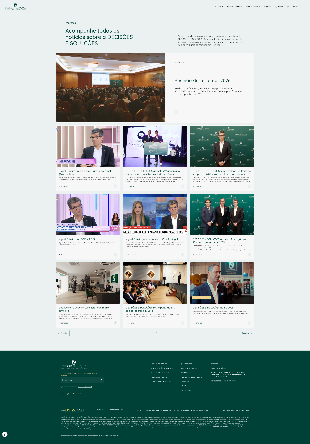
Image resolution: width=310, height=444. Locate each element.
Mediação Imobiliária (159, 364)
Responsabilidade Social (191, 377)
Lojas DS (267, 6)
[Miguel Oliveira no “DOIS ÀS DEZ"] (88, 227)
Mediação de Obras (159, 377)
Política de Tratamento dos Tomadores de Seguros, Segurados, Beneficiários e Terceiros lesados (228, 374)
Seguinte (245, 333)
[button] (4, 434)
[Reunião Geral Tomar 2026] (155, 88)
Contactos (186, 390)
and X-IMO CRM (243, 410)
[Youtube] (73, 393)
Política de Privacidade (85, 387)
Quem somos (186, 364)
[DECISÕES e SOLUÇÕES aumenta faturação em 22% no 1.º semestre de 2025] (222, 227)
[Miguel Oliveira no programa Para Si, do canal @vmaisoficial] (88, 158)
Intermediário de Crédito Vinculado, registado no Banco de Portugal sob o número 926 (90, 435)
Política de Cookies (163, 410)
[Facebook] (62, 393)
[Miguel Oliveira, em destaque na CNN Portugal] (155, 227)
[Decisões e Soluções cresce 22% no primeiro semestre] (88, 295)
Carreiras (185, 373)
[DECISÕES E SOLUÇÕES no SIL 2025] (222, 295)
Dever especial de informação (223, 381)
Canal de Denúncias (219, 368)
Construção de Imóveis (161, 381)
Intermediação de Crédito (162, 368)
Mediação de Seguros (160, 373)
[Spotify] (79, 393)
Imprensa (185, 381)
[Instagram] (67, 393)
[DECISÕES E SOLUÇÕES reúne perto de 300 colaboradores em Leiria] (155, 295)
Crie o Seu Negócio (189, 368)
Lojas (183, 386)
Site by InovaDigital (230, 410)
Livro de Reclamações (199, 410)
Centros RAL (216, 364)
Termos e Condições (181, 410)
